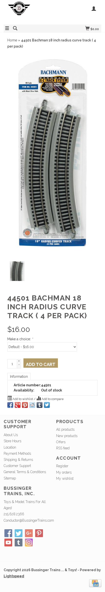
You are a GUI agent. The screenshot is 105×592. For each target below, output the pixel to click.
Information (19, 376)
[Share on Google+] (18, 405)
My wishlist (65, 478)
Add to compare (52, 399)
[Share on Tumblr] (39, 405)
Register (62, 466)
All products (65, 429)
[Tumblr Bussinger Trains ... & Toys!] (18, 542)
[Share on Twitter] (47, 405)
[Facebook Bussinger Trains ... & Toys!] (8, 533)
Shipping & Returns (18, 460)
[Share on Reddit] (32, 405)
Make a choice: (20, 339)
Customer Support (17, 466)
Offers (60, 442)
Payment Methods (17, 453)
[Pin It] (25, 405)
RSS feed (63, 448)
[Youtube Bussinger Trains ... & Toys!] (8, 542)
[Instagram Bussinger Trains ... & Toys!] (29, 542)
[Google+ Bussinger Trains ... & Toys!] (29, 533)
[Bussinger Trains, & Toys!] (28, 11)
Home (12, 40)
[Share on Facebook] (10, 405)
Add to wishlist (23, 399)
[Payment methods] (95, 583)
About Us (11, 435)
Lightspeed (14, 576)
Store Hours (12, 441)
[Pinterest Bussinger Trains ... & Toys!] (39, 533)
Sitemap (10, 478)
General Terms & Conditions (25, 472)
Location (10, 447)
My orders (64, 472)
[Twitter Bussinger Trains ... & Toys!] (18, 533)
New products (66, 436)
